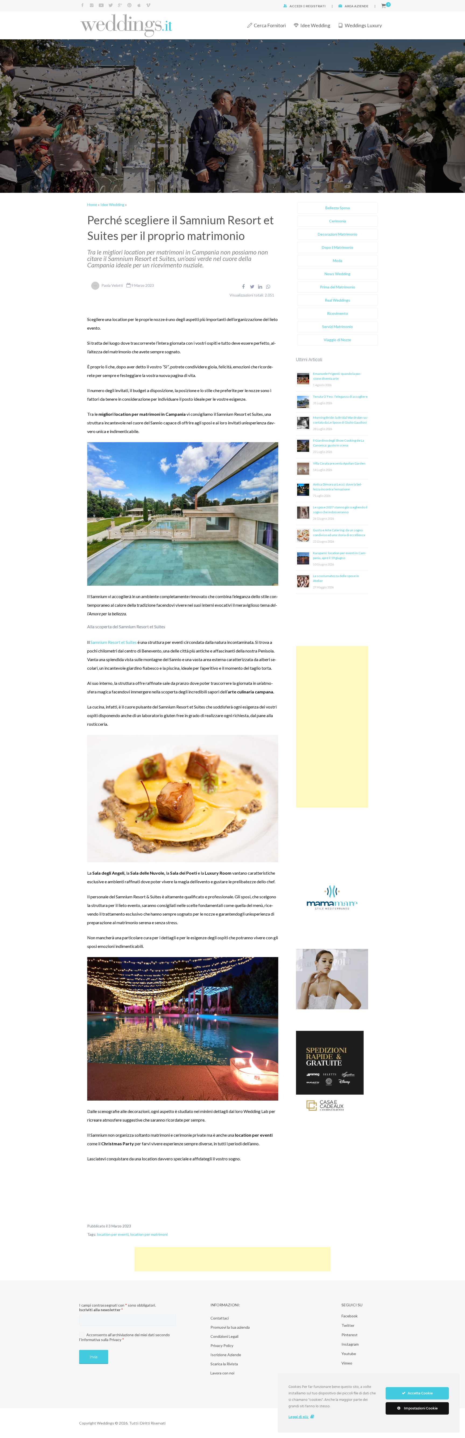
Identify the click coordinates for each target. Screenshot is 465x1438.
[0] (383, 6)
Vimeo (346, 1363)
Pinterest (349, 1334)
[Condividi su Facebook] (243, 286)
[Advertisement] (332, 727)
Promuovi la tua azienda (230, 1327)
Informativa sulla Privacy (101, 1339)
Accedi (296, 6)
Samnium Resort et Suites (113, 642)
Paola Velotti (112, 285)
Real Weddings (337, 300)
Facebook (349, 1316)
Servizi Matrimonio (337, 326)
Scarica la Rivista (224, 1364)
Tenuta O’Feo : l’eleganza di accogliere (340, 397)
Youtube (348, 1353)
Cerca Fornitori (270, 25)
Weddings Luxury (363, 25)
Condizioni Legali (224, 1336)
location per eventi (113, 1234)
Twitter (347, 1325)
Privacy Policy (221, 1345)
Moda (337, 260)
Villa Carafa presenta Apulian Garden (339, 463)
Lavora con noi (222, 1373)
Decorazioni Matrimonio (337, 234)
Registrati (316, 6)
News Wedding (337, 273)
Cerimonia (337, 221)
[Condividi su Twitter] (252, 286)
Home (92, 204)
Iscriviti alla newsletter (101, 1309)
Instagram (350, 1344)
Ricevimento (337, 313)
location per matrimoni (149, 1234)
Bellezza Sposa (337, 207)
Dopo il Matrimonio (337, 247)
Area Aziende (356, 6)
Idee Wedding (315, 25)
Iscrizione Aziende (225, 1354)
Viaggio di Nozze (337, 339)
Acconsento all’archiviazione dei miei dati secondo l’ (124, 1337)
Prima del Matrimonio (337, 287)
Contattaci (219, 1318)
